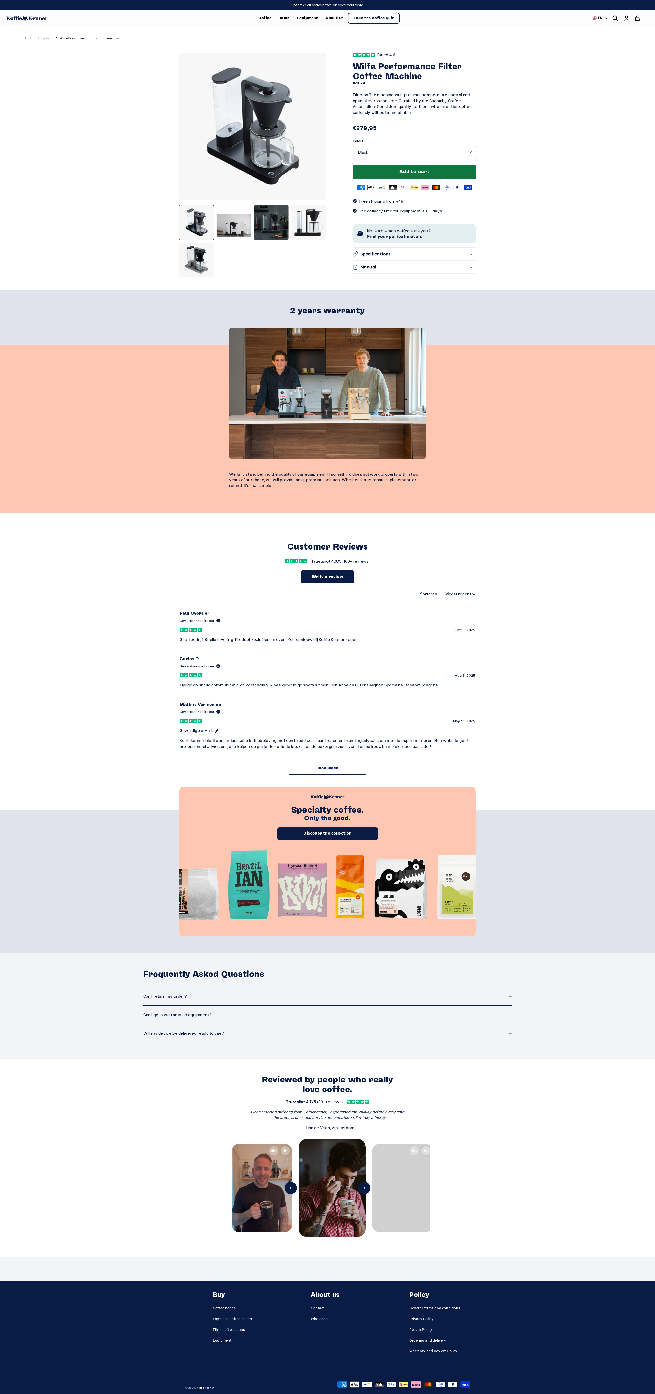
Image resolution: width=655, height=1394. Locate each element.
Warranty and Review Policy (433, 1351)
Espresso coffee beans (232, 1319)
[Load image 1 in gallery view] (196, 222)
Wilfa (359, 83)
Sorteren (428, 594)
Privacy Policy (421, 1319)
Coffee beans (224, 1308)
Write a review (327, 577)
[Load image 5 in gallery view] (196, 260)
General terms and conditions (434, 1308)
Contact (318, 1308)
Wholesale (319, 1319)
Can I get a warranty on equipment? (177, 1014)
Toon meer (327, 768)
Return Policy (420, 1329)
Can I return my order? (165, 996)
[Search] (615, 18)
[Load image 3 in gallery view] (271, 222)
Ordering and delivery (427, 1340)
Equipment (222, 1340)
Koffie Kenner (205, 1387)
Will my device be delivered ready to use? (183, 1033)
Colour (358, 140)
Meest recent (458, 594)
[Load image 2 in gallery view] (233, 222)
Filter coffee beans (229, 1329)
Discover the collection (327, 833)
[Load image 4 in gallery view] (308, 222)
